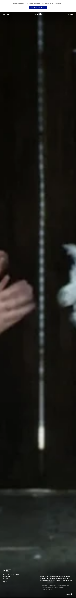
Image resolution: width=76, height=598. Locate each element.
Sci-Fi (9, 579)
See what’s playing (38, 7)
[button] (4, 14)
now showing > (47, 589)
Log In (70, 14)
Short (5, 579)
